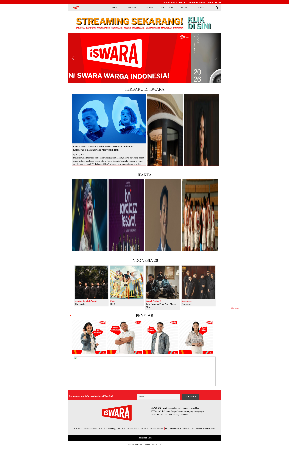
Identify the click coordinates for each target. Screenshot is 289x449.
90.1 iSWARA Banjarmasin (203, 428)
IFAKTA (184, 8)
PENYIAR (144, 315)
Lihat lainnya (235, 308)
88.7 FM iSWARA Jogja (128, 428)
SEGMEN (149, 8)
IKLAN (210, 2)
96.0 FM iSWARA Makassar (177, 428)
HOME (114, 8)
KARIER (218, 2)
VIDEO (201, 8)
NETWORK (132, 8)
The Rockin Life (144, 438)
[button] (217, 8)
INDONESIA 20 (166, 8)
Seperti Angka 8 (153, 301)
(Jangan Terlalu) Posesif (86, 301)
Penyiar (183, 2)
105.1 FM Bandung (107, 428)
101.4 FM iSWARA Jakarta (85, 428)
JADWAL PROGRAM (197, 2)
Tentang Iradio (169, 2)
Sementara (186, 301)
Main (112, 301)
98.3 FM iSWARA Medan (152, 428)
